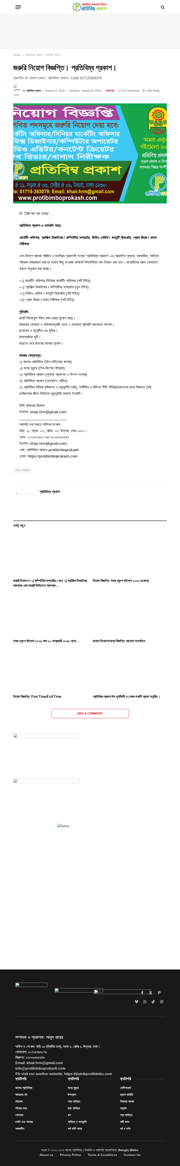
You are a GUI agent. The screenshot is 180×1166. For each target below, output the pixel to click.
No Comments (130, 90)
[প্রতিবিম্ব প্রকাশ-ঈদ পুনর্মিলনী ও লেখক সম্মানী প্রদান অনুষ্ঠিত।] (130, 670)
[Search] (162, 7)
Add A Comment (90, 713)
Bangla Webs (128, 1150)
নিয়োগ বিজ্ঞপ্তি (22, 470)
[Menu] (18, 7)
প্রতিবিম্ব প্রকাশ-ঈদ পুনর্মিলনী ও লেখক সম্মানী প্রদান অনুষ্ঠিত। (126, 696)
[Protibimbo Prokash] (90, 7)
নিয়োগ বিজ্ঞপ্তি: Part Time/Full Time (37, 696)
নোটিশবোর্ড (110, 90)
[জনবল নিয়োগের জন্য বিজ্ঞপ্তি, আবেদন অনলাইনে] (130, 614)
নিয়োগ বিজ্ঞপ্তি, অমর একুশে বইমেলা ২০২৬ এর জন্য (121, 581)
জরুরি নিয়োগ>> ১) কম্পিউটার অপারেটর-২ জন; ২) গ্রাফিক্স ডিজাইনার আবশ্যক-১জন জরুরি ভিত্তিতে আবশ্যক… (50, 583)
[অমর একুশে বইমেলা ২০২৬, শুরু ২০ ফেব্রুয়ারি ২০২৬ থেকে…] (50, 614)
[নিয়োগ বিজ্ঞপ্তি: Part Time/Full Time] (50, 670)
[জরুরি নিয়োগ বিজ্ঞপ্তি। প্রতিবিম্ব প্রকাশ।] (90, 153)
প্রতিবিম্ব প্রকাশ (33, 90)
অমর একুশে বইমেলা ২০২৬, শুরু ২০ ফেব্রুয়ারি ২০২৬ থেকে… (46, 641)
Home (16, 55)
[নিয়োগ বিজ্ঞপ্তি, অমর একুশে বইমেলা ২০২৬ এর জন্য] (130, 554)
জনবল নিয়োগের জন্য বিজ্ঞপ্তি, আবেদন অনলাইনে (119, 641)
